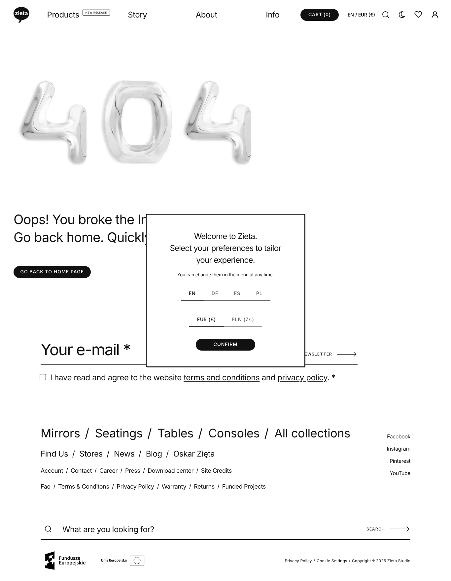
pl (259, 293)
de (215, 293)
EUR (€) (206, 319)
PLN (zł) (243, 319)
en (192, 293)
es (237, 293)
